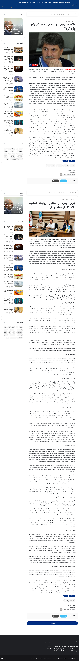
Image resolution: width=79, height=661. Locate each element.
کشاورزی (24, 2)
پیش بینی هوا (13, 159)
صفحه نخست (67, 2)
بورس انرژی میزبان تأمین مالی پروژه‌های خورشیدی (8, 121)
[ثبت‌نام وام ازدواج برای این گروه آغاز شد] (18, 98)
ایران (9, 148)
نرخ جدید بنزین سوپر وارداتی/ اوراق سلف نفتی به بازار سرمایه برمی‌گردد (8, 79)
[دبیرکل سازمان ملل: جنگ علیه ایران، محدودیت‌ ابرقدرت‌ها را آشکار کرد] (18, 69)
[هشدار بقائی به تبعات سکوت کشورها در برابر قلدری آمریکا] (18, 89)
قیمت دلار (20, 156)
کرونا (7, 159)
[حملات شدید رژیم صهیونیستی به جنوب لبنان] (18, 105)
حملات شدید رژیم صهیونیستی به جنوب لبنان (8, 104)
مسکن (49, 2)
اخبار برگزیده (69, 14)
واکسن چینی (50, 166)
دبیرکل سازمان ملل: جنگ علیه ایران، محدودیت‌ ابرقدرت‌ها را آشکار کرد (8, 69)
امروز (13, 148)
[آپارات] (2, 658)
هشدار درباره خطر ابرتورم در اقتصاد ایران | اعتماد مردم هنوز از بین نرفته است (13, 31)
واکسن (58, 166)
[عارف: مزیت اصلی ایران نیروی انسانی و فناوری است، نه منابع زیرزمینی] (18, 58)
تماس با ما (49, 648)
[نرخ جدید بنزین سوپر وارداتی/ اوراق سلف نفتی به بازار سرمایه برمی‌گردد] (18, 79)
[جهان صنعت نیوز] (74, 4)
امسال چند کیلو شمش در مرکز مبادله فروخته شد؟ (8, 130)
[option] (13, 26)
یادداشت (65, 160)
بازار (5, 148)
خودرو (42, 2)
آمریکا (21, 148)
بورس (46, 2)
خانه (74, 14)
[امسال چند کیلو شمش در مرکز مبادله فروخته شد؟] (18, 131)
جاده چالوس (19, 154)
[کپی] (61, 174)
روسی (65, 166)
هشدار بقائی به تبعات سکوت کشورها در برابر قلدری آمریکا (8, 88)
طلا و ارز (38, 2)
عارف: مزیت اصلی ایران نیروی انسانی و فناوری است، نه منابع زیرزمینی (8, 58)
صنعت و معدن (55, 2)
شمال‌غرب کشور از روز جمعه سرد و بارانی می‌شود (8, 113)
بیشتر (20, 2)
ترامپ (5, 151)
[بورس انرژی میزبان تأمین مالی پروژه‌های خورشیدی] (18, 122)
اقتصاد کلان (61, 2)
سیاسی (33, 2)
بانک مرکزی (20, 151)
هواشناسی (20, 159)
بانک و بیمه (29, 2)
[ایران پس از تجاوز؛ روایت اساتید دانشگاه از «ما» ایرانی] (18, 50)
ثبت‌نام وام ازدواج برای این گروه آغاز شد (8, 96)
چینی (72, 166)
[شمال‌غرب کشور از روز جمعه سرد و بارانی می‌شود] (18, 114)
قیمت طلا (12, 156)
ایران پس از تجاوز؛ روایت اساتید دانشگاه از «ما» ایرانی (8, 49)
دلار (14, 154)
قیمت (5, 154)
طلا (9, 154)
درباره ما (50, 646)
